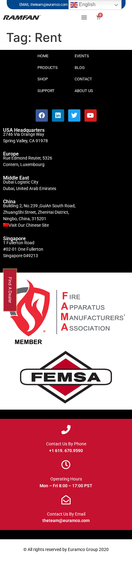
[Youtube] (90, 115)
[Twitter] (74, 115)
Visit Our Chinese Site (29, 225)
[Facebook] (42, 115)
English (86, 4)
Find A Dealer (10, 290)
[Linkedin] (58, 115)
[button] (84, 17)
